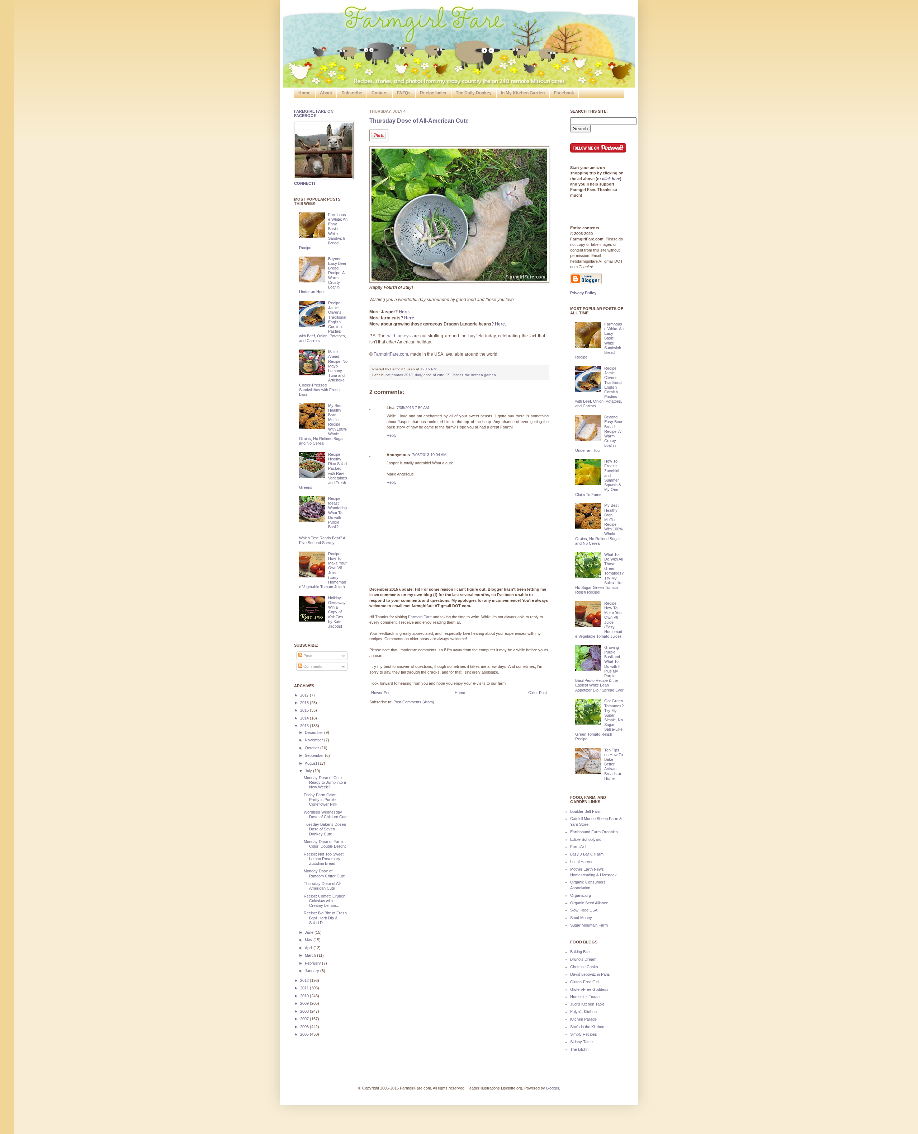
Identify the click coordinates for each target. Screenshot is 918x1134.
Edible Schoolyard (585, 839)
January (312, 971)
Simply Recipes (583, 1034)
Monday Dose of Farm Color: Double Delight (325, 843)
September (315, 755)
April (309, 948)
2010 (305, 996)
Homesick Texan (585, 996)
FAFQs (404, 92)
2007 (305, 1019)
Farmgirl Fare (420, 617)
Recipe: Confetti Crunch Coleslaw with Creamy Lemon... (324, 901)
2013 (305, 725)
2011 (305, 988)
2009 (305, 1003)
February (313, 963)
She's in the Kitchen (587, 1027)
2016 (305, 702)
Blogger (552, 1088)
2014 (305, 718)
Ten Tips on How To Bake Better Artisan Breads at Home (613, 764)
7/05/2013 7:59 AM (413, 408)
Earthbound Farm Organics (594, 832)
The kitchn (579, 1049)
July (309, 771)
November (314, 740)
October (312, 748)
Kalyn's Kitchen (583, 1011)
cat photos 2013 (399, 375)
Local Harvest (582, 861)
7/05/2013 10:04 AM (429, 455)
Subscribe (351, 92)
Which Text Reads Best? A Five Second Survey (322, 540)
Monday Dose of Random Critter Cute (324, 873)
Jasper (457, 375)
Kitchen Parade (583, 1019)
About (326, 92)
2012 (305, 980)
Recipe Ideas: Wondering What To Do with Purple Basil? (337, 512)
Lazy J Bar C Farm (587, 854)
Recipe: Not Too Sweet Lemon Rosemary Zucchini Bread (324, 859)
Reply (392, 435)
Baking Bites (581, 952)
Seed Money (581, 917)
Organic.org (580, 895)
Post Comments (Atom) (413, 702)
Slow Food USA (583, 910)
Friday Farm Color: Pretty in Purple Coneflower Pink (320, 799)
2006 (305, 1027)
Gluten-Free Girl (584, 982)
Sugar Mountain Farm (589, 925)
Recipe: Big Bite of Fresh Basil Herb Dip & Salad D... (325, 917)
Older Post (537, 692)
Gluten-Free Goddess (589, 989)
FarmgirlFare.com (391, 354)
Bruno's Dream (583, 959)
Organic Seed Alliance (589, 903)
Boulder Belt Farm (585, 811)
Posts (307, 655)
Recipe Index (433, 92)
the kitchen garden (480, 375)
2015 (305, 710)
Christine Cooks (584, 967)
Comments (312, 666)
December (314, 732)
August (311, 763)
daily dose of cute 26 (432, 375)
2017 (305, 695)
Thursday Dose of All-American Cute (419, 121)
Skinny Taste (581, 1042)
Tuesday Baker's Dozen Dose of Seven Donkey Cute (325, 829)
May (309, 940)
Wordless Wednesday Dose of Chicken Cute (325, 814)
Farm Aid (578, 846)
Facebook (564, 92)
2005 (305, 1034)
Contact (380, 92)
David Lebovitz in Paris (590, 974)
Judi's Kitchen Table (587, 1004)
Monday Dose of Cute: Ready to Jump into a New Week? (325, 782)
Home (304, 92)
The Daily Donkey (474, 92)
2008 (305, 1011)
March (311, 955)
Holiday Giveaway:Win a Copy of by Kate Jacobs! (337, 612)
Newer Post (381, 692)
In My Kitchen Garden (523, 92)
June (309, 932)
